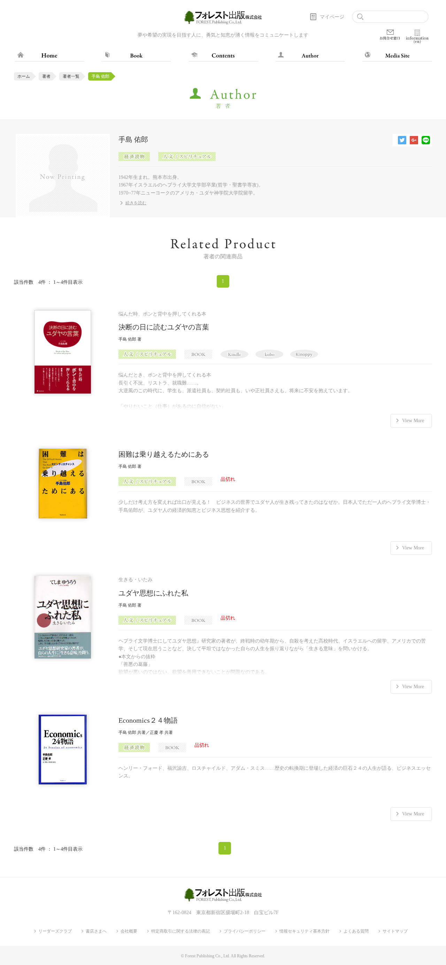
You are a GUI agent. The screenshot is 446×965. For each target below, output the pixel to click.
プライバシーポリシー (245, 931)
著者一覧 (71, 76)
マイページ (332, 17)
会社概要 (129, 931)
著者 (46, 76)
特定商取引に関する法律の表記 (180, 931)
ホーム (23, 76)
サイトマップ (395, 931)
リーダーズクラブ (55, 931)
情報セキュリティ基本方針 (304, 931)
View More (413, 420)
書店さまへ (96, 931)
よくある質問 (356, 931)
